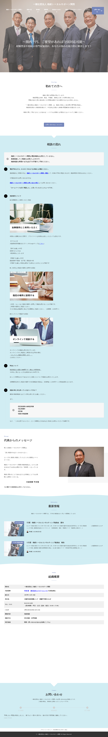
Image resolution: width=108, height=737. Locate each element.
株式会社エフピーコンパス (39, 591)
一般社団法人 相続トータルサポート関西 (54, 4)
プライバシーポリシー (46, 729)
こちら (41, 243)
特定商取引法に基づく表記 (60, 729)
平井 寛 (26, 591)
